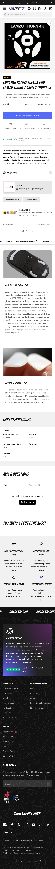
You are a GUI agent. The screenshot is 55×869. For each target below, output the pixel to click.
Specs (9, 241)
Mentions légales (34, 853)
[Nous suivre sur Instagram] (26, 825)
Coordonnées (27, 850)
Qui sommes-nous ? (11, 688)
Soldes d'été (8, 755)
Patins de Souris (31, 199)
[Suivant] (51, 2)
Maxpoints (7, 712)
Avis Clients (7, 693)
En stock (9, 139)
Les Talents (7, 708)
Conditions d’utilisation (11, 850)
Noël (5, 746)
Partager (29, 231)
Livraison (34, 698)
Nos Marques (8, 703)
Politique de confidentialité (35, 848)
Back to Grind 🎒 (10, 731)
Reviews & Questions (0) (27, 241)
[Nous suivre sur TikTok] (41, 825)
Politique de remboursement (13, 848)
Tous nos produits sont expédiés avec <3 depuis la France (24, 861)
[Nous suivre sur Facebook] (12, 825)
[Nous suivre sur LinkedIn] (48, 825)
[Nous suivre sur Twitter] (19, 825)
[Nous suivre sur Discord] (5, 825)
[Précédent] (3, 2)
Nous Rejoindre (9, 717)
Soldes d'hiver (9, 751)
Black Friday (8, 741)
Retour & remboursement (40, 703)
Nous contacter (36, 708)
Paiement (34, 693)
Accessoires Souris (12, 199)
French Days (8, 736)
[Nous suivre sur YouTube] (33, 825)
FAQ (32, 688)
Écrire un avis (27, 502)
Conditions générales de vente (14, 853)
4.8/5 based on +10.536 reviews (32, 669)
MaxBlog (6, 698)
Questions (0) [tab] (34, 485)
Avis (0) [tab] (7, 485)
